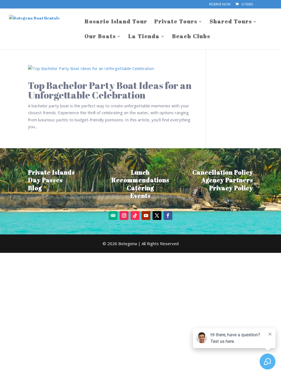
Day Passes (45, 180)
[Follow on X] (157, 215)
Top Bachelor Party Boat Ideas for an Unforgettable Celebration (110, 90)
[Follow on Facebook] (168, 215)
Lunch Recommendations (140, 176)
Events (140, 196)
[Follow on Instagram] (124, 215)
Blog (35, 188)
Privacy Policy (231, 188)
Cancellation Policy (222, 172)
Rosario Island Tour (116, 22)
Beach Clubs (191, 37)
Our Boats (100, 37)
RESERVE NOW (220, 5)
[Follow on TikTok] (135, 215)
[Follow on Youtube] (146, 215)
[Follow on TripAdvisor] (113, 215)
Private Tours (175, 22)
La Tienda (144, 37)
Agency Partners (227, 180)
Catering (140, 188)
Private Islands (51, 172)
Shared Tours (231, 22)
